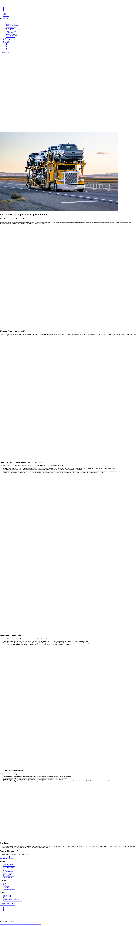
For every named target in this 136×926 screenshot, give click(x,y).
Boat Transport (10, 28)
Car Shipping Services (8, 22)
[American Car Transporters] (17, 5)
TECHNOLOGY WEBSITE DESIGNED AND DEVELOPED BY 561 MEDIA (20, 924)
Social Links (6, 42)
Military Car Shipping (11, 34)
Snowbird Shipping (11, 31)
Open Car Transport (11, 24)
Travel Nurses (9, 30)
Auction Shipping (10, 32)
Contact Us (6, 16)
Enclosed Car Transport (12, 25)
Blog (4, 14)
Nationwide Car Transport (9, 39)
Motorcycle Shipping (11, 27)
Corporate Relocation (11, 35)
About (4, 13)
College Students (10, 37)
